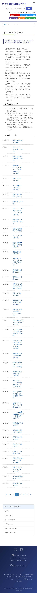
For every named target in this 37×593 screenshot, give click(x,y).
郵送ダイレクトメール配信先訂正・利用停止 (19, 576)
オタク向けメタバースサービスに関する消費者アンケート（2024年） (17, 344)
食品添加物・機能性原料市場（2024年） (17, 302)
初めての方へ (15, 15)
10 (10, 494)
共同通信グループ (27, 579)
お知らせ (7, 511)
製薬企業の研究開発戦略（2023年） (18, 158)
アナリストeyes (9, 524)
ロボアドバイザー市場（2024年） (18, 149)
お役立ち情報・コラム (11, 533)
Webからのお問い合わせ (20, 566)
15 (27, 494)
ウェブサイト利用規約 (27, 574)
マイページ (14, 18)
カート (22, 18)
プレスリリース (9, 515)
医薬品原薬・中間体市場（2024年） (18, 222)
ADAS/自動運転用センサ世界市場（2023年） (18, 322)
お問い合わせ (31, 18)
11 (13, 494)
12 (17, 495)
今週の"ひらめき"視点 (11, 528)
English (13, 12)
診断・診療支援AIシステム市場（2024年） (18, 460)
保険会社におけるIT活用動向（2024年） (17, 355)
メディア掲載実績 (10, 519)
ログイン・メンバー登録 (28, 15)
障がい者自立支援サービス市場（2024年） (17, 245)
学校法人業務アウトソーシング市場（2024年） (18, 365)
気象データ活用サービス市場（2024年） (17, 469)
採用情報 (19, 581)
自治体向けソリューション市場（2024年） (17, 405)
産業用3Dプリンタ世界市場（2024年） (18, 374)
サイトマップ (31, 12)
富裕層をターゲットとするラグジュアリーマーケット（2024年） (17, 169)
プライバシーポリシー (11, 574)
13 (20, 494)
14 (23, 494)
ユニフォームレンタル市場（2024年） (17, 187)
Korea (22, 12)
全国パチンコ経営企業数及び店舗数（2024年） (18, 286)
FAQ (18, 579)
